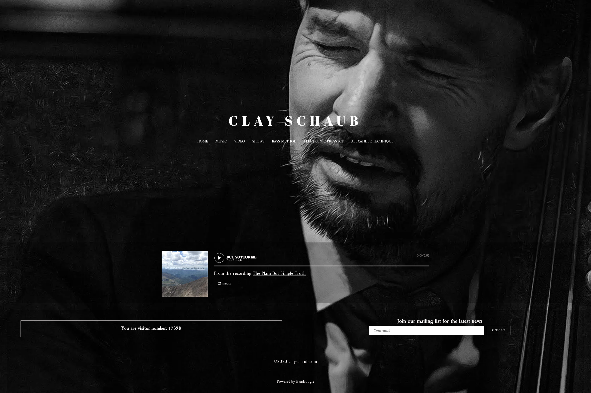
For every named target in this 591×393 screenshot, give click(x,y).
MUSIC (221, 141)
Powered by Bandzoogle (295, 381)
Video (239, 141)
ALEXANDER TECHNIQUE (372, 141)
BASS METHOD (284, 141)
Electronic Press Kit (324, 141)
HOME (202, 141)
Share (227, 283)
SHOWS (258, 141)
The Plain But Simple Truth (279, 274)
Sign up (498, 330)
